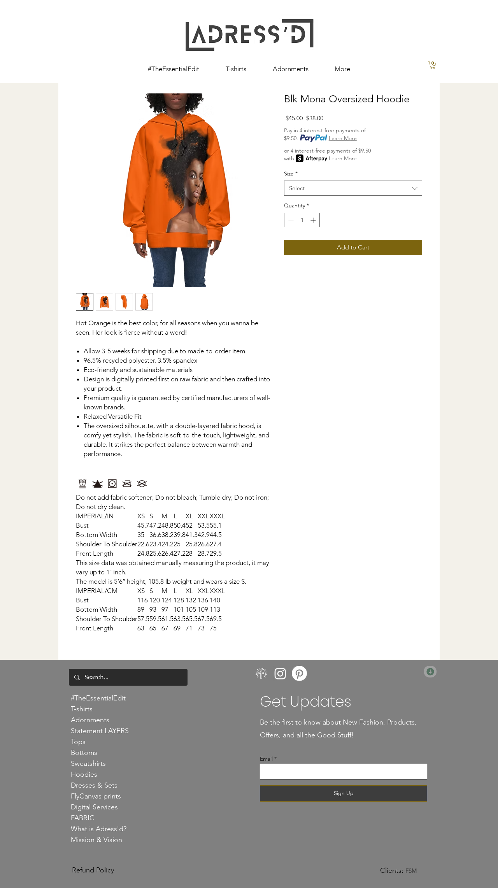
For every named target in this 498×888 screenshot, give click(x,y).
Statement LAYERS (100, 731)
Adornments (90, 720)
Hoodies (84, 774)
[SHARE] (430, 671)
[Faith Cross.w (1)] (261, 673)
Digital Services (94, 807)
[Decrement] (290, 220)
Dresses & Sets (94, 785)
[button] (432, 64)
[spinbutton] (302, 220)
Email (266, 759)
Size (291, 173)
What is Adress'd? (98, 829)
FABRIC (83, 818)
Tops (78, 741)
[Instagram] (280, 673)
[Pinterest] (299, 673)
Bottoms (84, 752)
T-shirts (82, 709)
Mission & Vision (96, 839)
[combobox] (353, 188)
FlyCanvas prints (96, 796)
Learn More (343, 138)
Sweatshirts (88, 763)
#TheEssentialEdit (98, 698)
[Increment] (314, 220)
